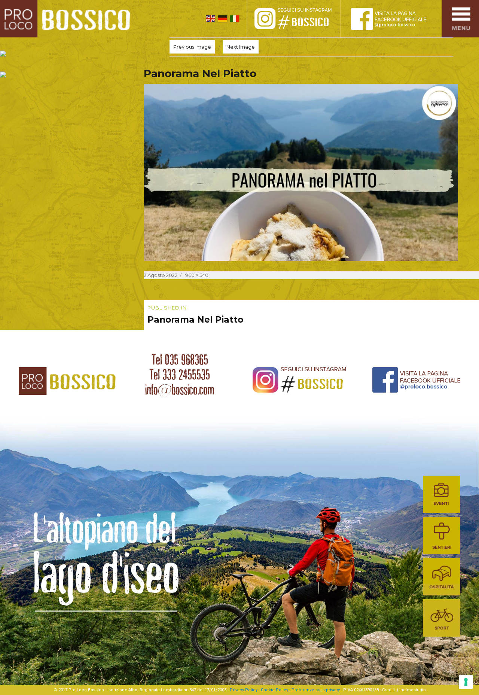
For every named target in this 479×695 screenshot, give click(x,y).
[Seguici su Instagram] (301, 18)
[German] (222, 18)
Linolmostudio (411, 690)
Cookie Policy (274, 690)
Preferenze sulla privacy (316, 690)
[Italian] (234, 18)
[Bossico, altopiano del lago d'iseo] (68, 18)
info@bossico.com (179, 389)
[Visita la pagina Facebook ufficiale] (395, 18)
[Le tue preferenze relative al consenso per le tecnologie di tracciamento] (466, 682)
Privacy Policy (243, 690)
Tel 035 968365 (180, 359)
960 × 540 (196, 275)
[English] (210, 18)
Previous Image (192, 47)
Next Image (240, 47)
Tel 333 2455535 (179, 374)
